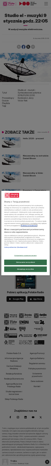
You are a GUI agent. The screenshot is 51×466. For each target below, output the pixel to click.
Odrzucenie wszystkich (25, 262)
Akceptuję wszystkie (25, 269)
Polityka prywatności (29, 226)
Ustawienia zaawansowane (25, 255)
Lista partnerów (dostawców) (15, 247)
